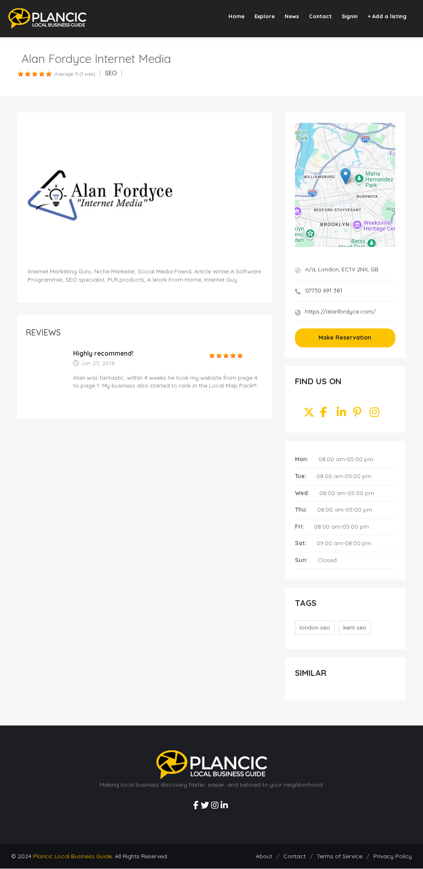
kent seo (354, 627)
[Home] (47, 18)
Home (236, 16)
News (292, 16)
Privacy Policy (392, 856)
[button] (345, 176)
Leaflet (359, 244)
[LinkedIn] (341, 414)
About (264, 856)
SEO (111, 73)
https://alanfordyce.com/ (340, 311)
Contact (320, 16)
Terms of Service (339, 856)
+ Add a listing (387, 16)
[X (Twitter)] (309, 414)
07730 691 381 (323, 290)
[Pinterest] (357, 414)
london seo (314, 627)
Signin (350, 16)
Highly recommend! (103, 353)
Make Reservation (344, 337)
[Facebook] (323, 414)
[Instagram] (374, 414)
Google (388, 244)
